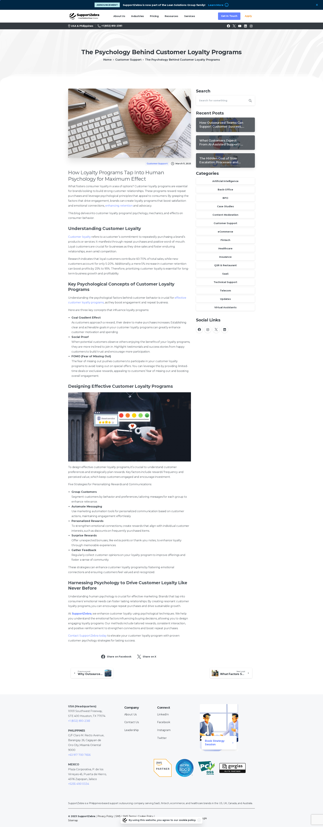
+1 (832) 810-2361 (111, 25)
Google (202, 818)
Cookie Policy (145, 816)
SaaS (225, 273)
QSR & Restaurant (225, 265)
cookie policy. (187, 820)
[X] (234, 25)
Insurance (225, 256)
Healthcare (225, 248)
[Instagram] (251, 25)
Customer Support (128, 59)
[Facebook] (228, 25)
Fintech (225, 240)
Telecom (225, 290)
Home (107, 59)
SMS (118, 816)
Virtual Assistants (225, 307)
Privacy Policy (105, 816)
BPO (225, 198)
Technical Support (225, 282)
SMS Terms (129, 816)
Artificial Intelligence (225, 181)
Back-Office (225, 189)
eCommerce (225, 231)
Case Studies (225, 206)
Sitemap (73, 820)
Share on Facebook (119, 656)
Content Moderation (225, 214)
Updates (225, 299)
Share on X (149, 656)
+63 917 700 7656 (79, 754)
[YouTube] (240, 25)
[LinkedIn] (245, 25)
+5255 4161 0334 (78, 783)
